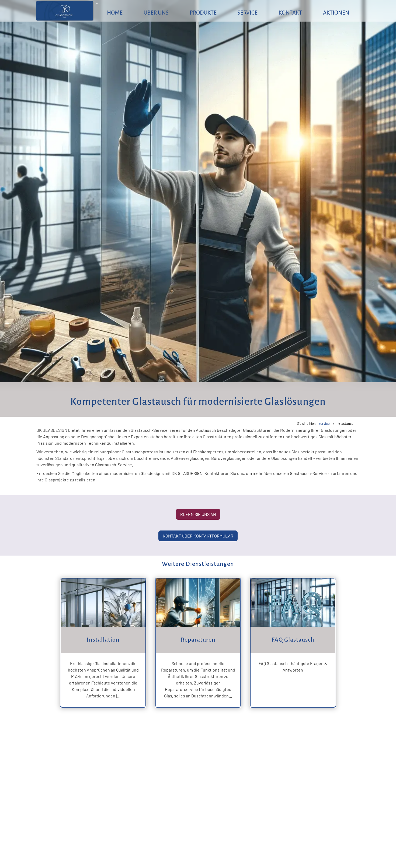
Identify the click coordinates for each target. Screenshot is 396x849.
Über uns (156, 13)
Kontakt (290, 13)
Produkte (203, 13)
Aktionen (336, 13)
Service (247, 13)
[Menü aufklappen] (97, 3)
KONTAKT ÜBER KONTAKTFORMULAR (198, 535)
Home (115, 13)
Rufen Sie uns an (198, 514)
